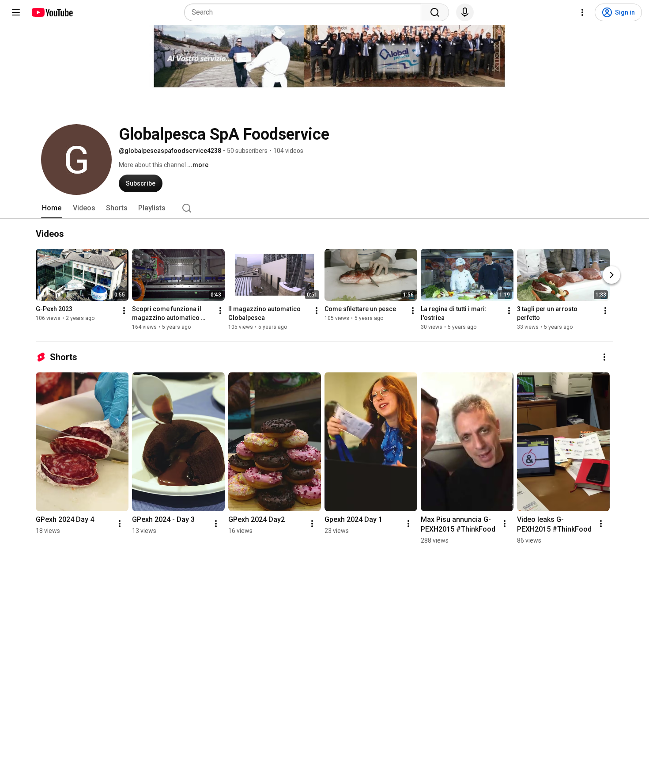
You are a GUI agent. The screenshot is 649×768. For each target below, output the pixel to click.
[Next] (611, 275)
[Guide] (16, 12)
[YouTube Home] (52, 12)
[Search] (435, 12)
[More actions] (124, 310)
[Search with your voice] (465, 12)
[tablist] (324, 208)
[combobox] (305, 12)
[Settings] (582, 12)
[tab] (51, 208)
